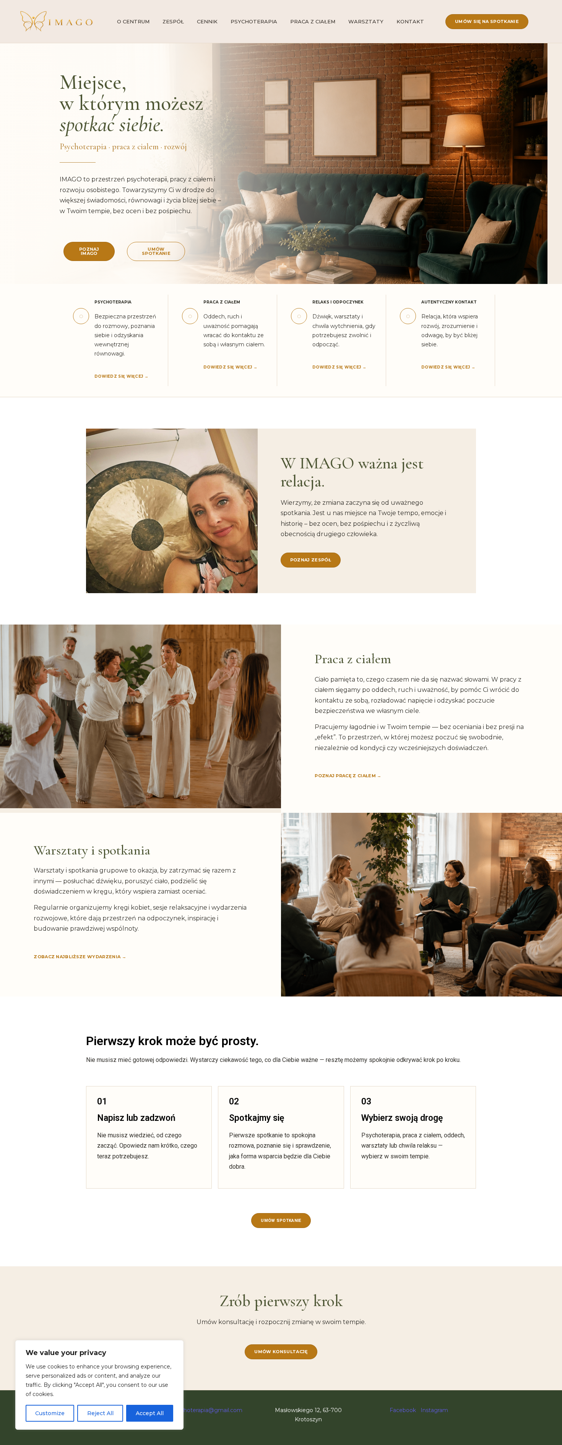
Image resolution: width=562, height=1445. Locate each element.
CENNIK (207, 21)
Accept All (150, 1413)
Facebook (403, 1410)
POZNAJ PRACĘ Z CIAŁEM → (348, 775)
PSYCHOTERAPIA (254, 21)
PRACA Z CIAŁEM (312, 21)
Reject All (100, 1413)
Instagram (434, 1410)
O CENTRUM (133, 21)
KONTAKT (410, 21)
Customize (50, 1413)
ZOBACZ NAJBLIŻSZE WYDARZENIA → (80, 956)
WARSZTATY (365, 21)
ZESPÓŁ (173, 21)
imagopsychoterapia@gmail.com (198, 1410)
